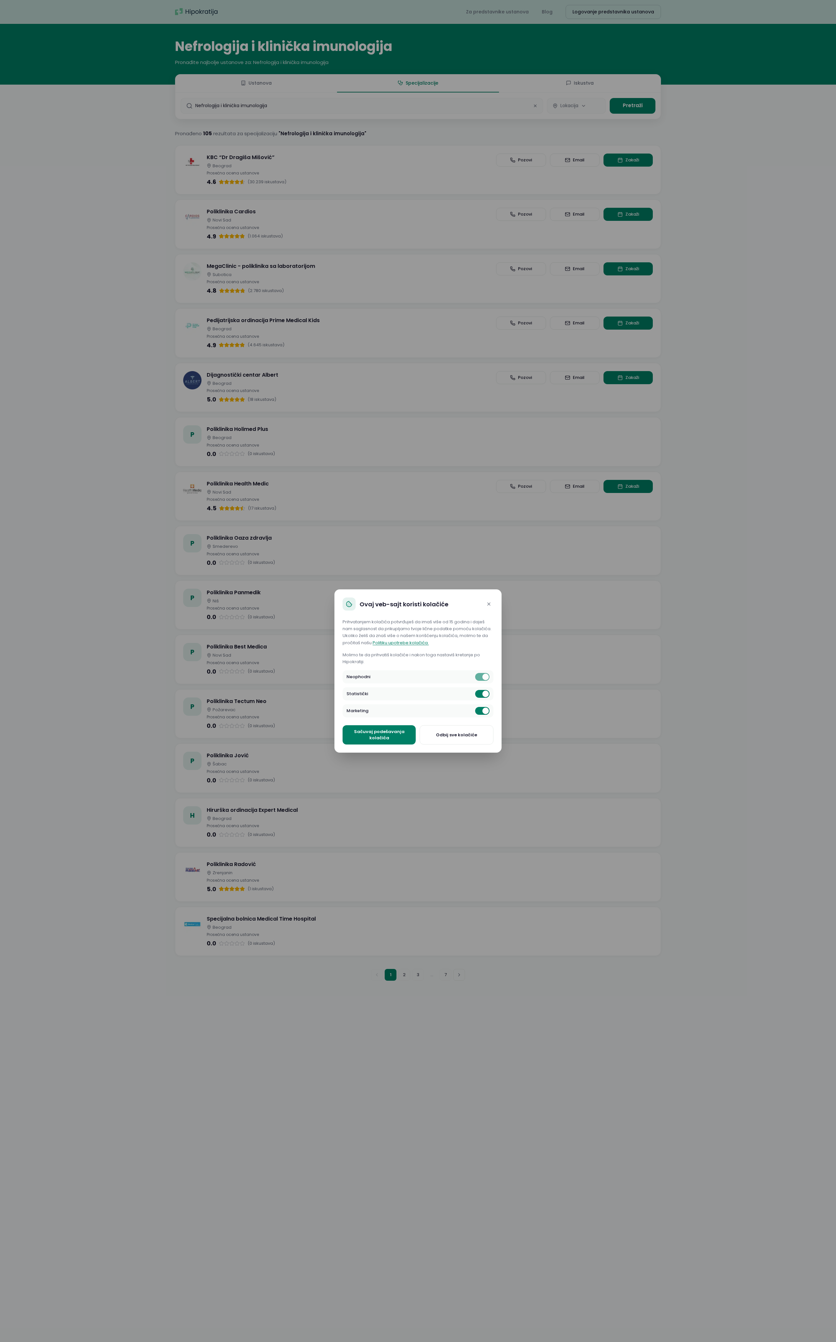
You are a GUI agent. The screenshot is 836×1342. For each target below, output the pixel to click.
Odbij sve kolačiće (456, 735)
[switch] (482, 677)
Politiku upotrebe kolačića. (401, 643)
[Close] (488, 604)
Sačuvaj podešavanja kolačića (379, 734)
